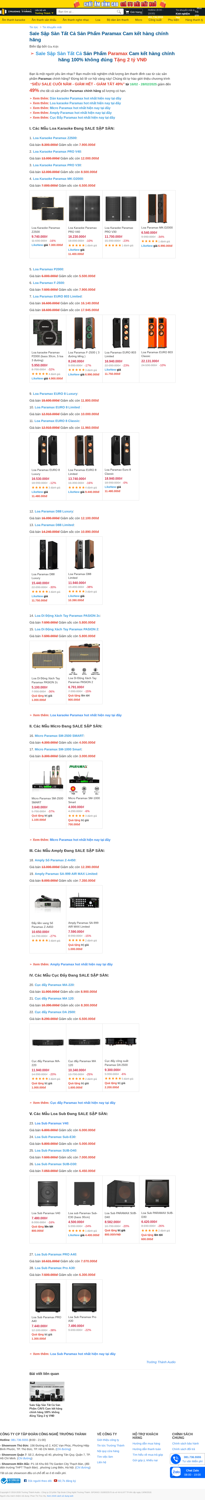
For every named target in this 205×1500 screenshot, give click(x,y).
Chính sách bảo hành (185, 1443)
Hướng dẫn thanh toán (147, 1449)
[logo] (16, 11)
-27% (52, 936)
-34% (161, 236)
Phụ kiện (173, 19)
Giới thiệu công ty (108, 1439)
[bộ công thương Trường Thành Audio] (11, 1481)
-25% (89, 1074)
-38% (89, 587)
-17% (87, 365)
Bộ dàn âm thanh (118, 19)
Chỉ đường (63, 1449)
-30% (52, 587)
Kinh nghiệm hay (185, 12)
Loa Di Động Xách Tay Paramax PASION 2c (67, 616)
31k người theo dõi (39, 1480)
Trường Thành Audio (161, 1362)
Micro (138, 19)
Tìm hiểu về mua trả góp (148, 1454)
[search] (119, 12)
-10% (89, 240)
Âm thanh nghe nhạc (76, 19)
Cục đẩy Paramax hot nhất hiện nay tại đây (82, 1103)
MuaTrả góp (198, 12)
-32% (51, 369)
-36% (51, 691)
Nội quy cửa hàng (108, 1451)
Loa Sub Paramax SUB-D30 (55, 1164)
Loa (97, 19)
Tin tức (33, 27)
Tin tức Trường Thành (111, 1445)
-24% (87, 1226)
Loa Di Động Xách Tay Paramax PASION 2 (66, 629)
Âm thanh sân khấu (44, 19)
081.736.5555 (155, 12)
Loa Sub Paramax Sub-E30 (55, 1137)
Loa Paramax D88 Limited (54, 525)
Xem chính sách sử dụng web (60, 1496)
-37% (51, 811)
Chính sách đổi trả (183, 1449)
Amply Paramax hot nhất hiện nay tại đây (81, 112)
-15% (87, 691)
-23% (126, 240)
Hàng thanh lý (194, 19)
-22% (87, 1330)
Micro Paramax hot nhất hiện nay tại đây (80, 108)
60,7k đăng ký (66, 1480)
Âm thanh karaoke (13, 19)
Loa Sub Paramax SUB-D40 (55, 1150)
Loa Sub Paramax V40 (51, 1123)
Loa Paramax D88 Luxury (54, 511)
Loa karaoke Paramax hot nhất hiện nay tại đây (85, 103)
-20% (52, 1074)
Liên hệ (101, 1462)
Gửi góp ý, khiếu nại (145, 1460)
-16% (52, 240)
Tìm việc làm (105, 1456)
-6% (86, 811)
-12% (52, 482)
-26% (161, 1225)
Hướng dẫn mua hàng (146, 1443)
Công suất (155, 19)
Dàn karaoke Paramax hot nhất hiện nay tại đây (85, 98)
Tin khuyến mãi (52, 27)
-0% (125, 482)
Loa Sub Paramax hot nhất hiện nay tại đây (83, 1354)
